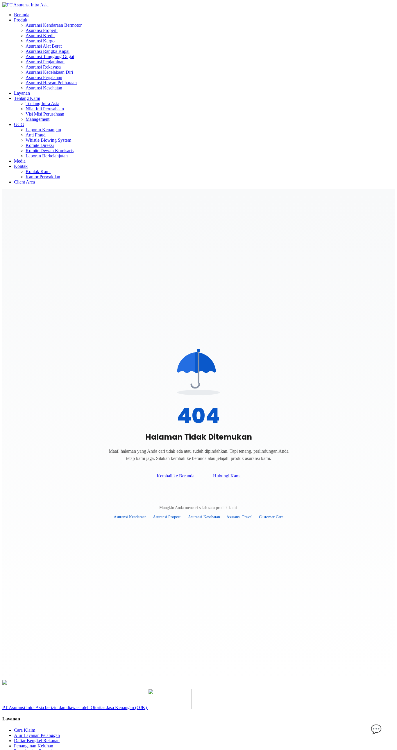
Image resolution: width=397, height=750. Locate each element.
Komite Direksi (40, 145)
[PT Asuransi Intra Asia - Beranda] (25, 4)
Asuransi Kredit (40, 35)
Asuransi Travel (239, 517)
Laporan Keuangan (43, 129)
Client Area (24, 181)
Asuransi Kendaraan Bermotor (54, 25)
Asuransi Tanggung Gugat (50, 56)
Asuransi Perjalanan (44, 77)
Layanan (22, 93)
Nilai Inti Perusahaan (45, 108)
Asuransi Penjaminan (45, 61)
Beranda (21, 14)
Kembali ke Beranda (175, 475)
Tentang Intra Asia (42, 103)
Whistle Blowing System (48, 140)
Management (37, 119)
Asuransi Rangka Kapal (47, 51)
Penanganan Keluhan (33, 745)
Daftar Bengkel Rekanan (37, 740)
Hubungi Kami (227, 475)
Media (20, 161)
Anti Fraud (36, 134)
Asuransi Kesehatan (44, 87)
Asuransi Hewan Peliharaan (51, 82)
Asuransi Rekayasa (43, 66)
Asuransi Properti (42, 30)
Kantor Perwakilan (43, 176)
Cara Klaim (24, 730)
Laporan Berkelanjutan (47, 155)
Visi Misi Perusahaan (45, 113)
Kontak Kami (38, 171)
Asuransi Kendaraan (130, 517)
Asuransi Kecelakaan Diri (49, 72)
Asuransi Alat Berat (44, 46)
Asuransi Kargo (40, 40)
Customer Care (271, 517)
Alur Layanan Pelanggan (37, 735)
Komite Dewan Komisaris (50, 150)
